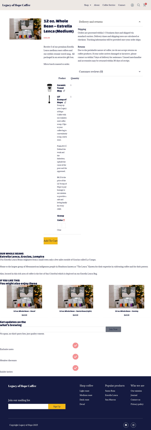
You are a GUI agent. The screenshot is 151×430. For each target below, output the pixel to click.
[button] (49, 88)
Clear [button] (59, 230)
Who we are (137, 385)
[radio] (59, 225)
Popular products (115, 385)
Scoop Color (61, 217)
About (97, 5)
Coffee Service (109, 5)
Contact (121, 5)
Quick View (24, 306)
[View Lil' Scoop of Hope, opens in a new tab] (65, 102)
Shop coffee (86, 385)
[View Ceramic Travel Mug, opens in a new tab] (64, 91)
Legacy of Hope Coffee (16, 5)
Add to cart (51, 240)
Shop (86, 5)
